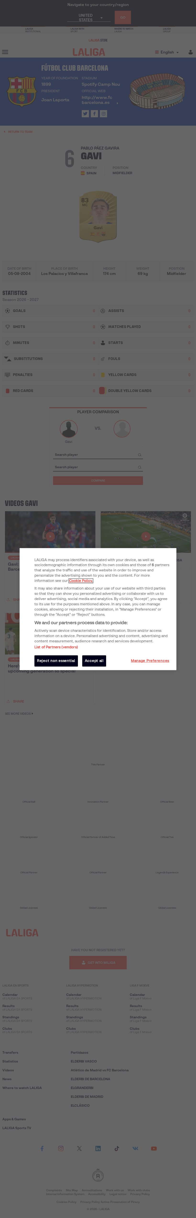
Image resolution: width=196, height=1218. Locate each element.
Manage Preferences (150, 661)
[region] (98, 609)
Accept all (94, 661)
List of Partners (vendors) (56, 647)
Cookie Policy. (81, 581)
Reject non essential (56, 661)
